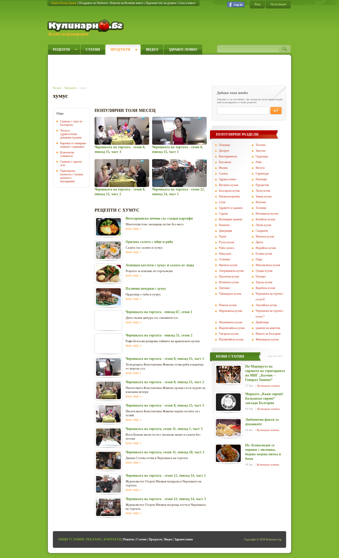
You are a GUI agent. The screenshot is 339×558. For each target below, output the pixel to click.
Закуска (260, 150)
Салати (223, 173)
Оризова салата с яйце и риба (149, 242)
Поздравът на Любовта (93, 3)
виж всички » (276, 355)
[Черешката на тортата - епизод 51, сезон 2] (108, 343)
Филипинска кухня (230, 322)
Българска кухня (229, 190)
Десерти (224, 150)
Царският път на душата (161, 3)
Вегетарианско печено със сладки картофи (159, 218)
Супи (222, 202)
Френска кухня (228, 265)
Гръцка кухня (264, 271)
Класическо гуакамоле (67, 154)
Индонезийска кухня (232, 328)
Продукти (120, 49)
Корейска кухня (265, 288)
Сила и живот (186, 3)
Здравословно (183, 49)
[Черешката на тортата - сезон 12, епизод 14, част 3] (108, 507)
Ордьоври (262, 156)
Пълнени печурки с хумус (146, 288)
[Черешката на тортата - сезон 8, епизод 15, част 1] (179, 131)
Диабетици (262, 322)
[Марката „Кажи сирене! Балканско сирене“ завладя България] (228, 402)
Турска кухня (264, 282)
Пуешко (261, 276)
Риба (259, 162)
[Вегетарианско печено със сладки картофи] (108, 226)
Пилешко (261, 179)
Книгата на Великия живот (126, 3)
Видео (152, 49)
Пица (259, 259)
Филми (223, 168)
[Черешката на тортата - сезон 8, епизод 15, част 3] (122, 131)
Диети (259, 242)
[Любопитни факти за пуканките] (228, 427)
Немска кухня (228, 305)
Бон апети (225, 162)
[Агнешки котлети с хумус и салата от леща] (108, 273)
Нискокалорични (229, 196)
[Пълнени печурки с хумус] (108, 297)
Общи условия (71, 539)
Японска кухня (265, 236)
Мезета (260, 168)
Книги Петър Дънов (64, 3)
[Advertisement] (143, 69)
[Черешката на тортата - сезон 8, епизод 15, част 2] (122, 173)
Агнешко (224, 259)
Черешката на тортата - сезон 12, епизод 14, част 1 (166, 475)
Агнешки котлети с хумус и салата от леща (160, 265)
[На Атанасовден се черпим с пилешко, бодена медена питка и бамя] (228, 453)
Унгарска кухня (228, 333)
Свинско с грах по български (71, 123)
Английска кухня (266, 305)
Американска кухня (231, 271)
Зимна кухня (263, 196)
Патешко (224, 288)
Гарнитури (262, 173)
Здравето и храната (230, 208)
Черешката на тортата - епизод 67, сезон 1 (159, 312)
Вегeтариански (228, 156)
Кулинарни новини (268, 385)
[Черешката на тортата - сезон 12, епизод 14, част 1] (179, 173)
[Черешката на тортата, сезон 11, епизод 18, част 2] (108, 460)
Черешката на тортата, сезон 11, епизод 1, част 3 (164, 429)
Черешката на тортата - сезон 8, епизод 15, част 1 (165, 359)
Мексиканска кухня (268, 265)
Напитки (224, 225)
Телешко (261, 208)
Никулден (225, 253)
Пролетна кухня (229, 276)
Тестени (260, 145)
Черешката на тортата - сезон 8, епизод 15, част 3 (165, 405)
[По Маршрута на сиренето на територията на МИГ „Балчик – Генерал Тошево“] (228, 374)
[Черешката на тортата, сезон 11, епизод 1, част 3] (108, 437)
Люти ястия (263, 190)
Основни (224, 145)
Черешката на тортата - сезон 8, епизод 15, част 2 (165, 382)
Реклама (94, 539)
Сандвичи (262, 230)
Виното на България (268, 333)
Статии (93, 49)
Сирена (223, 213)
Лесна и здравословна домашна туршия (70, 134)
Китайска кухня (265, 219)
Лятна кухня (263, 225)
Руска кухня (226, 242)
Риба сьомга (226, 248)
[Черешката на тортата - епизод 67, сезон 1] (108, 320)
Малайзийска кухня (231, 339)
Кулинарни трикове (230, 219)
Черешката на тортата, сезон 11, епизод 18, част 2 (165, 452)
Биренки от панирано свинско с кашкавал (73, 144)
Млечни (261, 202)
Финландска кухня (267, 339)
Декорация (225, 230)
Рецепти (61, 49)
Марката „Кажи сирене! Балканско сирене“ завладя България (264, 398)
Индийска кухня (266, 248)
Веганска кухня (228, 185)
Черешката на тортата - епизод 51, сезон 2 (159, 335)
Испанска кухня (229, 282)
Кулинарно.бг (86, 27)
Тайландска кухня (230, 293)
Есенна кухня (264, 253)
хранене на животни (268, 328)
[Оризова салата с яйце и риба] (108, 250)
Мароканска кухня (230, 311)
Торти (222, 236)
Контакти (112, 539)
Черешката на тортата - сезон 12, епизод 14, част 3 (166, 499)
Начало (57, 87)
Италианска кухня (267, 213)
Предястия (262, 185)
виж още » (133, 229)
